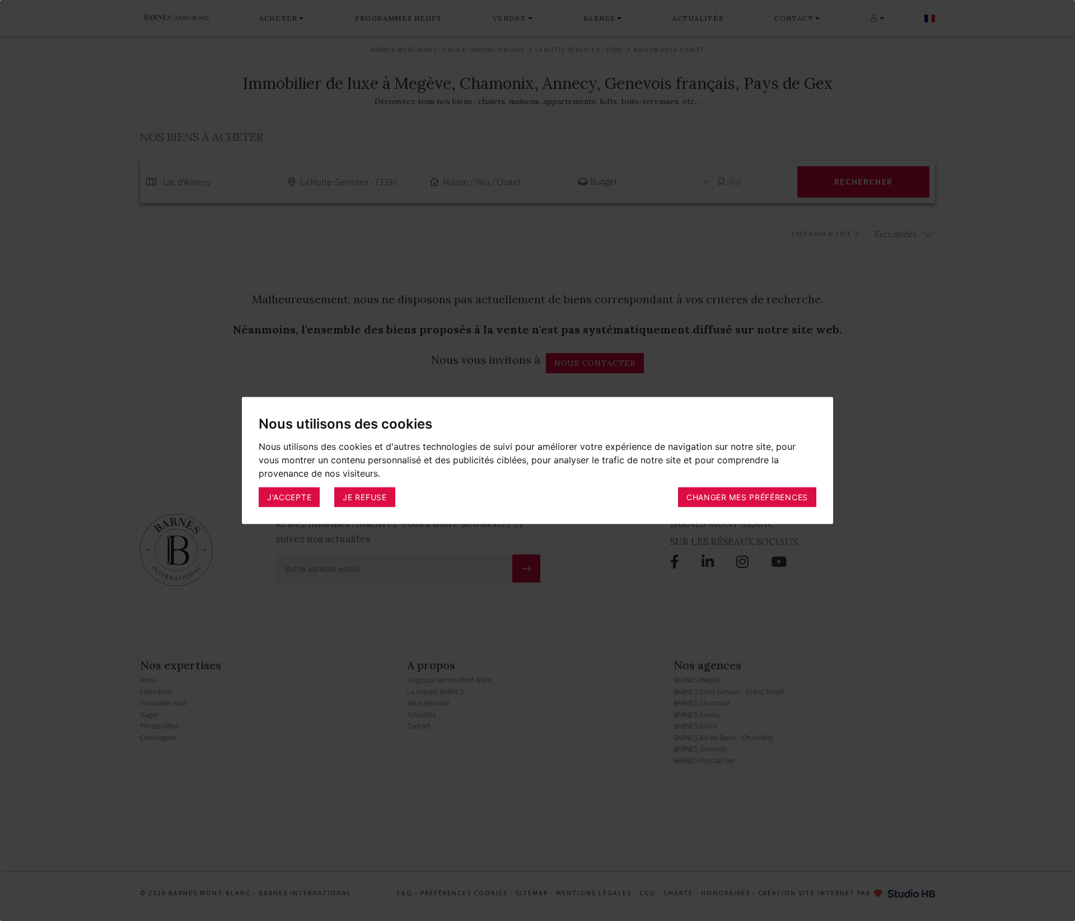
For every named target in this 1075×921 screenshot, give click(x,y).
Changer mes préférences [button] (747, 496)
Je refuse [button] (364, 496)
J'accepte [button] (289, 496)
